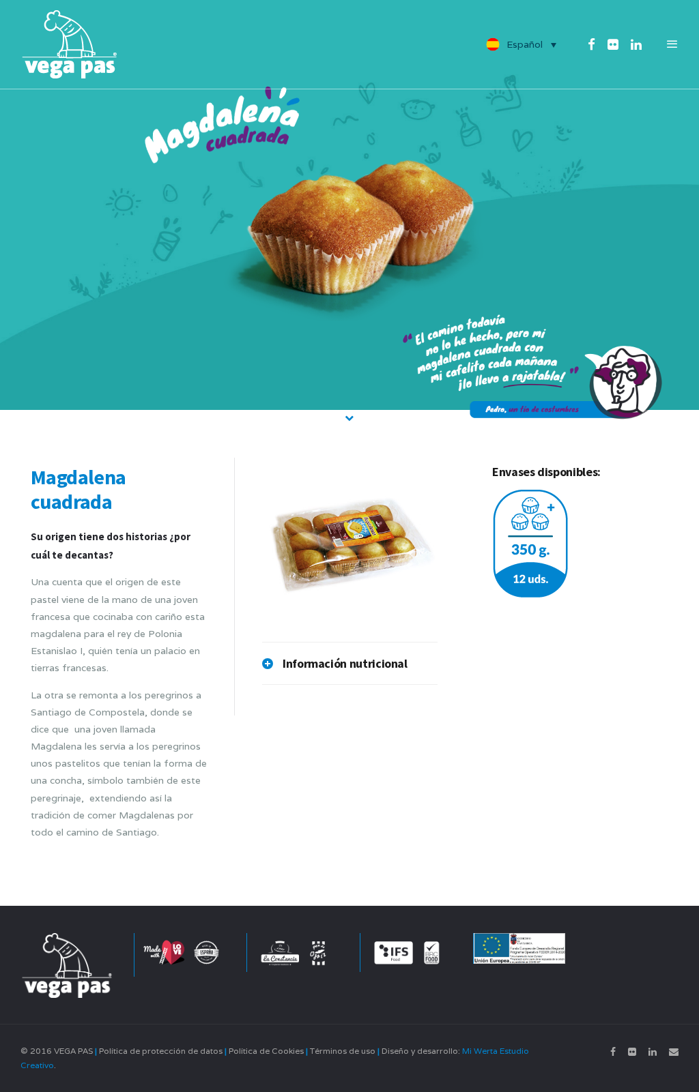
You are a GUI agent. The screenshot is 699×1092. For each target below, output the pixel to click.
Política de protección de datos (161, 1051)
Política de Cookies (266, 1051)
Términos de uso (342, 1051)
